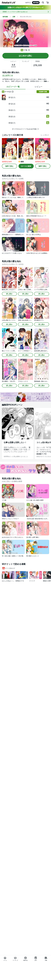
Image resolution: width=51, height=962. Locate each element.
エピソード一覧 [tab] (13, 86)
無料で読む (9, 166)
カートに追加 (26, 166)
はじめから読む (25, 55)
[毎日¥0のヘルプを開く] (29, 50)
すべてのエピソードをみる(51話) (24, 129)
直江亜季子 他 (7, 75)
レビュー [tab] (38, 86)
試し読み (9, 294)
